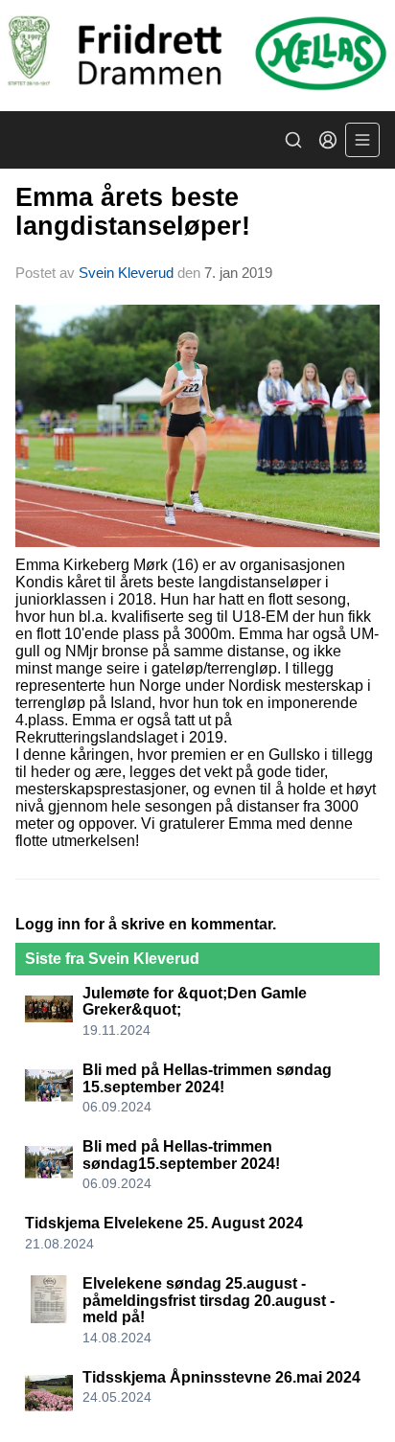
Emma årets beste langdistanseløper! (132, 211)
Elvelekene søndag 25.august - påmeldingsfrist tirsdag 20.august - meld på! (208, 1300)
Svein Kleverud (126, 272)
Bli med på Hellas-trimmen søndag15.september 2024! (181, 1155)
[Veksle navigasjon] (362, 140)
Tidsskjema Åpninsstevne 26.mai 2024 (221, 1377)
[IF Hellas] (197, 55)
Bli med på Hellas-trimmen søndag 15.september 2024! (207, 1078)
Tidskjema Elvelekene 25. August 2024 (164, 1223)
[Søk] (293, 140)
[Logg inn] (328, 140)
